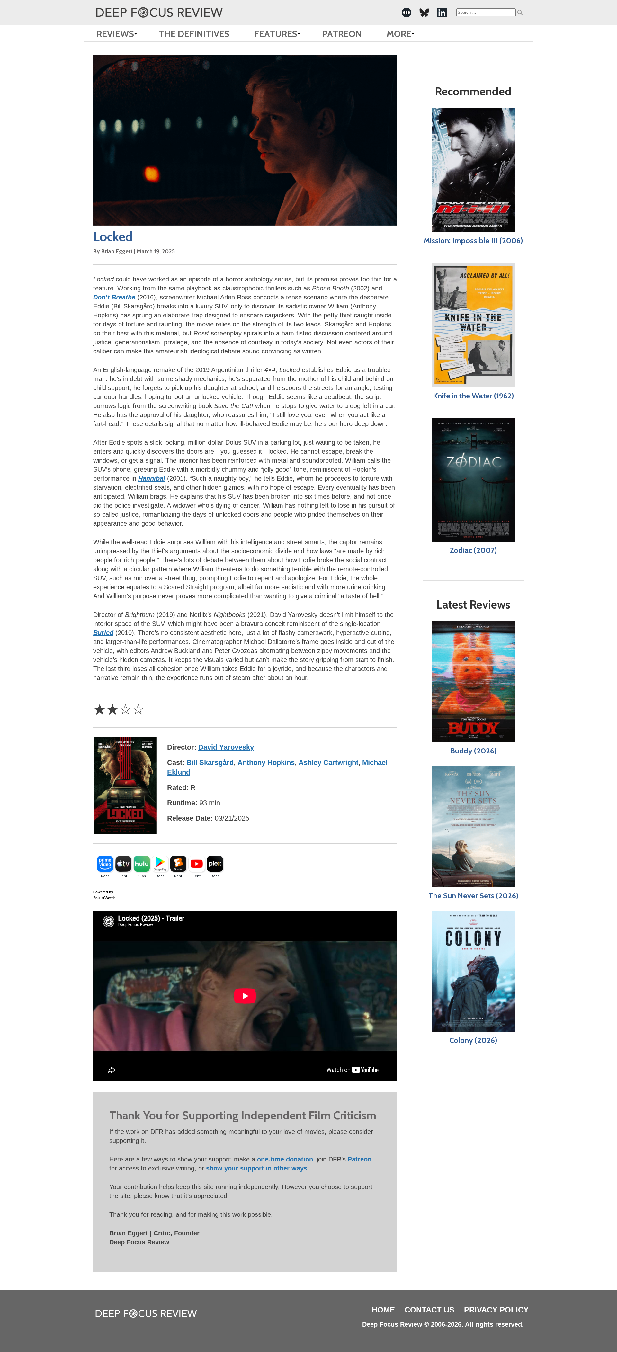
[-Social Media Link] (406, 12)
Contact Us (429, 1309)
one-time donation (285, 1159)
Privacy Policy (496, 1309)
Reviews (115, 33)
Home (383, 1309)
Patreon (342, 33)
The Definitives (194, 33)
